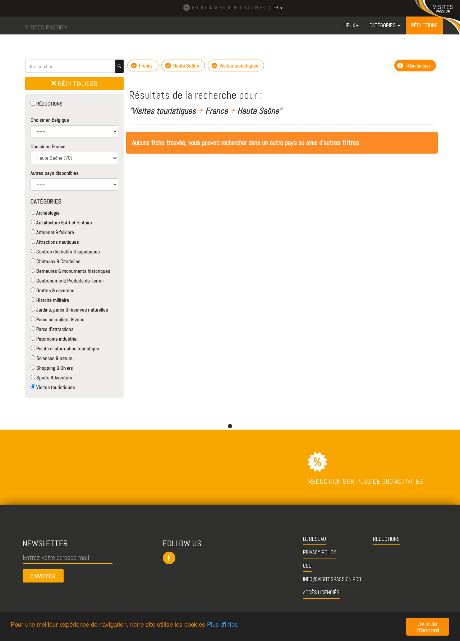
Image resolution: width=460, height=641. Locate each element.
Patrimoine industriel (56, 339)
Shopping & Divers (54, 368)
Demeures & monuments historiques (72, 271)
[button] (230, 558)
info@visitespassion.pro (332, 579)
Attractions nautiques (57, 242)
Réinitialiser (76, 83)
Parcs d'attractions (54, 329)
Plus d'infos (222, 623)
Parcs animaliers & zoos (59, 319)
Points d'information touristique (67, 348)
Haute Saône (185, 65)
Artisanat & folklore (54, 232)
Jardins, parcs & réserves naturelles (71, 310)
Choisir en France (48, 146)
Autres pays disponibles (55, 173)
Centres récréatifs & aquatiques (67, 251)
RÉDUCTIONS (49, 103)
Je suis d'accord (428, 626)
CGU (307, 565)
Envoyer (43, 576)
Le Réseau (314, 538)
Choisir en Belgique (50, 120)
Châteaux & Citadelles (57, 261)
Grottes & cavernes (54, 290)
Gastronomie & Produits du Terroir (69, 280)
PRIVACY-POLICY (319, 552)
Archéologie (47, 213)
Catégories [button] (383, 25)
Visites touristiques (55, 387)
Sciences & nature (54, 358)
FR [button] (276, 8)
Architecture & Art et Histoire (63, 222)
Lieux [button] (349, 25)
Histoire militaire (52, 300)
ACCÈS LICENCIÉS (321, 592)
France (145, 65)
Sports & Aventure (53, 377)
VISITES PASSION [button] (46, 27)
